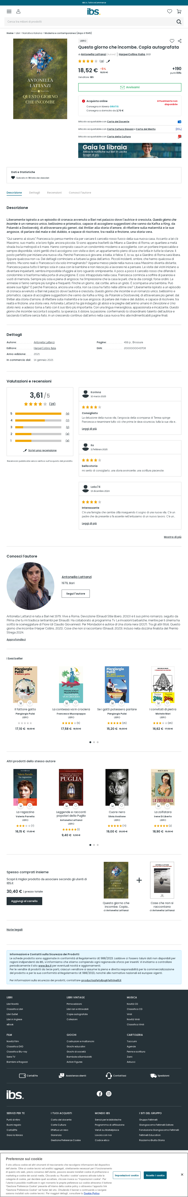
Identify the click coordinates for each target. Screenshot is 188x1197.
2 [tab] (94, 742)
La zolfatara (162, 812)
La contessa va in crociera (71, 709)
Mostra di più (172, 537)
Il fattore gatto (25, 709)
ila (92, 445)
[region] (94, 1175)
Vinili (129, 1014)
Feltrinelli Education (150, 1135)
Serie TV (11, 1056)
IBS (92, 77)
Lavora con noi (103, 1135)
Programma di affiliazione (109, 1124)
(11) (67, 413)
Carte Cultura (58, 1124)
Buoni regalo (14, 1124)
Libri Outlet (12, 1014)
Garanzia (56, 1135)
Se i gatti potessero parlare (117, 709)
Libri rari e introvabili (77, 1009)
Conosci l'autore (80, 192)
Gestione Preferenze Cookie (66, 1140)
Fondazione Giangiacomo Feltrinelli (159, 1130)
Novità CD (132, 1003)
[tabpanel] (25, 698)
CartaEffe (12, 1130)
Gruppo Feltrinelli (148, 1119)
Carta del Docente (118, 121)
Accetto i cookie (155, 1175)
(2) (67, 427)
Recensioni (54, 192)
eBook (10, 1024)
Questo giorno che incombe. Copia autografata (116, 905)
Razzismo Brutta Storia (152, 1140)
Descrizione (14, 192)
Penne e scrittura (136, 1051)
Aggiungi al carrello (24, 901)
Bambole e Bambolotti (79, 1056)
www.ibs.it (45, 966)
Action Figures (74, 1061)
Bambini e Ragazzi (17, 1061)
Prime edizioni (74, 1003)
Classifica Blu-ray (17, 1051)
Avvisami (132, 87)
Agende (131, 1046)
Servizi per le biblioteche (108, 1119)
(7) (67, 420)
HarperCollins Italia (132, 54)
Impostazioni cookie (126, 1175)
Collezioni (72, 1019)
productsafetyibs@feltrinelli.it (101, 980)
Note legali (15, 930)
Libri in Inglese (14, 1019)
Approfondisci (16, 639)
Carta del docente (61, 1119)
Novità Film (13, 1041)
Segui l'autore (75, 593)
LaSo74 (95, 487)
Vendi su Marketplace (107, 1130)
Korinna (96, 392)
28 (101, 61)
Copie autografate (77, 1014)
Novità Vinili (133, 1019)
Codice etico (102, 1140)
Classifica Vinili (135, 1024)
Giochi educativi (76, 1046)
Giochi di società (76, 1051)
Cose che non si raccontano (162, 905)
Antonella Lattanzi (93, 54)
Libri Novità (13, 1003)
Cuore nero (117, 812)
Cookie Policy (92, 1193)
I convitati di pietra (162, 709)
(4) (67, 434)
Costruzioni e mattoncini (80, 1041)
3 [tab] (97, 742)
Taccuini (132, 1041)
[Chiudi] (182, 1174)
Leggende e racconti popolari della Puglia (71, 814)
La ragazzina (25, 812)
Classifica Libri (15, 1009)
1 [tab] (90, 742)
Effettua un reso (59, 1130)
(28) (52, 404)
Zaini (129, 1056)
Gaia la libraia (15, 1135)
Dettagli (34, 192)
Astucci (131, 1061)
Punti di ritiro (13, 1119)
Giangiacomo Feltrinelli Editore (156, 1124)
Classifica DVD (15, 1046)
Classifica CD (134, 1009)
